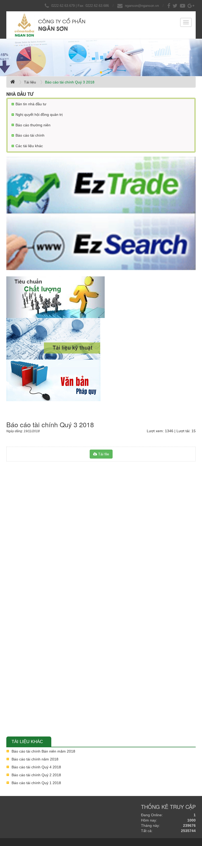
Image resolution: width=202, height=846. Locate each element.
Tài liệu (30, 82)
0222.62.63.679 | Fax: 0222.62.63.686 (80, 6)
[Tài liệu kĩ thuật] (101, 339)
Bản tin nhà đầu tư (31, 104)
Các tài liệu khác (29, 146)
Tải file (103, 454)
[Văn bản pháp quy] (101, 380)
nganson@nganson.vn (142, 6)
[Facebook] (169, 6)
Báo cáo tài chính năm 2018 (35, 759)
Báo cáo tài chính (30, 135)
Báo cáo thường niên (33, 125)
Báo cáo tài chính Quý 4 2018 (36, 767)
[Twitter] (176, 6)
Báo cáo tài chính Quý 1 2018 (36, 783)
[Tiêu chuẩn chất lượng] (101, 297)
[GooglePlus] (192, 6)
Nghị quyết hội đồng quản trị (39, 114)
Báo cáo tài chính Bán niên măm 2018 (43, 751)
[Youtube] (183, 6)
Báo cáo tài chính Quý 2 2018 (36, 775)
